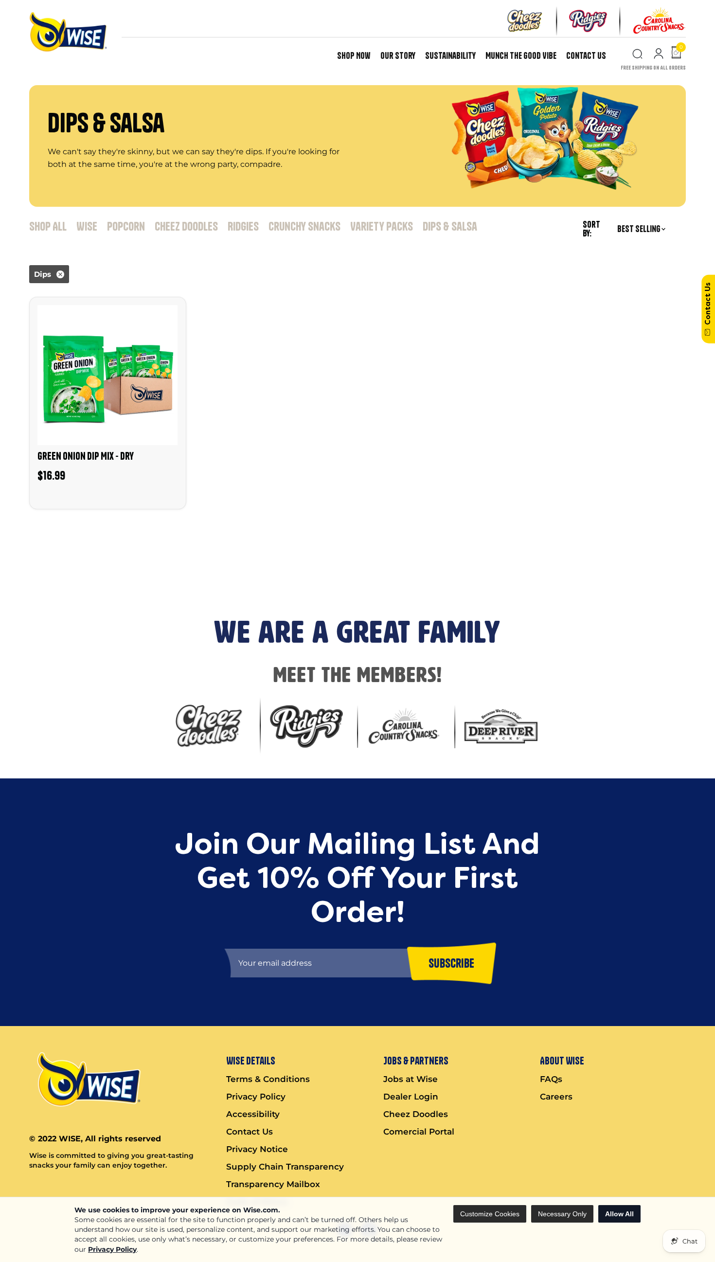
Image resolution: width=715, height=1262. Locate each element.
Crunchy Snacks (304, 226)
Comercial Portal (418, 1131)
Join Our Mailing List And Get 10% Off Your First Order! (180, 535)
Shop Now (354, 55)
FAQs (551, 1079)
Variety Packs (381, 226)
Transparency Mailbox (273, 1184)
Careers (556, 1096)
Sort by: (591, 229)
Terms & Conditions (268, 1079)
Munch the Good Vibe (520, 55)
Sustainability (450, 55)
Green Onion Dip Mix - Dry (85, 456)
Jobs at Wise (410, 1079)
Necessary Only (562, 1214)
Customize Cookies (489, 1214)
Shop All (48, 226)
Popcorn (126, 226)
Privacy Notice (257, 1149)
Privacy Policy (112, 1249)
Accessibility (253, 1114)
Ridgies (243, 226)
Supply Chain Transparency (285, 1167)
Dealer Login (410, 1096)
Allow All (619, 1214)
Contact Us (586, 55)
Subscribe (21, 570)
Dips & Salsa (450, 226)
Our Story (397, 55)
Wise (86, 226)
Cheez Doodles (186, 226)
